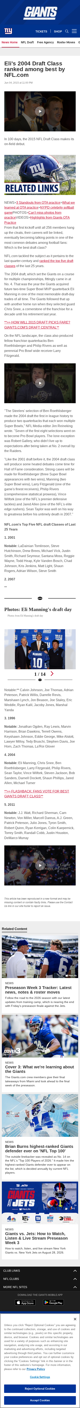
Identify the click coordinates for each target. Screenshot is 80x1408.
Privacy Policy (36, 1369)
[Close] (75, 1319)
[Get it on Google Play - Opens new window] (53, 1304)
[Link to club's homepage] (8, 29)
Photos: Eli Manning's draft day (38, 609)
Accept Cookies (40, 1400)
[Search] (67, 31)
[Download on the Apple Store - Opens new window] (25, 1303)
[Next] (51, 673)
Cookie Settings (40, 1377)
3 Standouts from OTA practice (38, 202)
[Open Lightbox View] (40, 655)
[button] (40, 111)
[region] (40, 1360)
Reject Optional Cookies (40, 1388)
